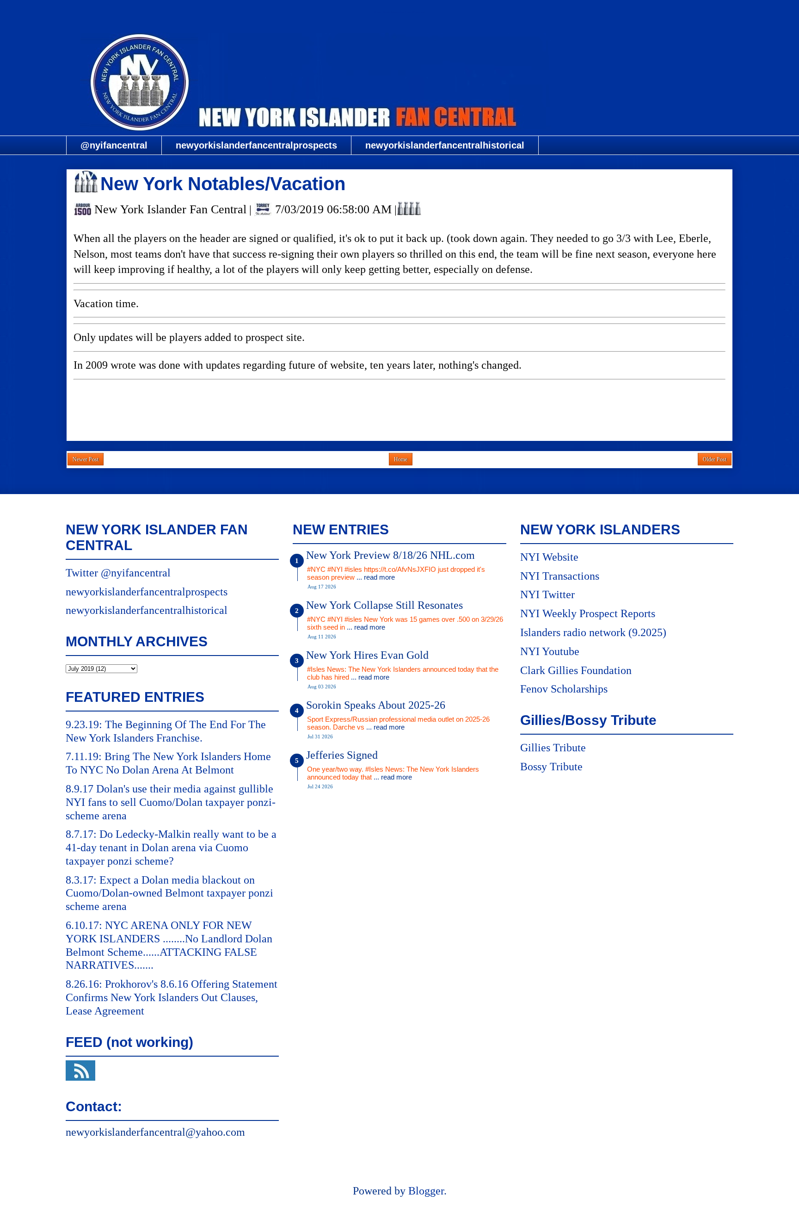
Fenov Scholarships (564, 689)
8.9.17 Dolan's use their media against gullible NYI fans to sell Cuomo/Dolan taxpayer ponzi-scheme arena (171, 802)
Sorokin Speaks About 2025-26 (375, 705)
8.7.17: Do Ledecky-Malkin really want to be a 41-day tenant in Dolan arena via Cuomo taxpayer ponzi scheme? (171, 847)
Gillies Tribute (553, 748)
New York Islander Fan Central (399, 12)
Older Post (714, 459)
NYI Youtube (549, 651)
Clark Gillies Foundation (576, 670)
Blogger (426, 1191)
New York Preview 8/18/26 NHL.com (390, 555)
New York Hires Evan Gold (367, 655)
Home (400, 459)
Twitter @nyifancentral (118, 573)
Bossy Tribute (551, 767)
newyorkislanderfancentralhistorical (444, 145)
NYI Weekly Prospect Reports (587, 613)
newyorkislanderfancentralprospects (256, 145)
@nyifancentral (114, 145)
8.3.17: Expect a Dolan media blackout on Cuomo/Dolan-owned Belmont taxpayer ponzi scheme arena (169, 893)
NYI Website (549, 557)
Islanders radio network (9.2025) (593, 632)
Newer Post (85, 459)
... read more (375, 577)
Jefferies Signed (342, 755)
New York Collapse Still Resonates (384, 605)
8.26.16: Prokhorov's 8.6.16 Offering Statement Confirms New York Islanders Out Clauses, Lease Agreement (171, 997)
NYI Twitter (547, 594)
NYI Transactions (559, 576)
